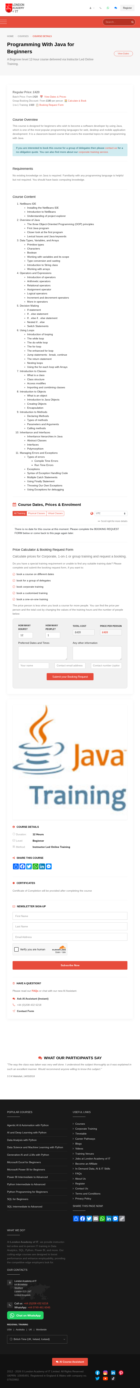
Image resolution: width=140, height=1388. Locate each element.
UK (30, 1329)
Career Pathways (85, 1138)
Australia (20, 1329)
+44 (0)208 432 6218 (36, 1303)
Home (10, 36)
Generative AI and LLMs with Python (28, 1154)
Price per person (111, 626)
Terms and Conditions (87, 1193)
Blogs (78, 1143)
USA (9, 1329)
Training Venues (84, 1153)
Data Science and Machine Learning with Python (35, 1147)
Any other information (85, 642)
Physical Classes (36, 513)
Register (127, 8)
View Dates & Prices (55, 96)
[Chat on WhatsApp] (25, 1315)
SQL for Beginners (17, 1199)
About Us (80, 1178)
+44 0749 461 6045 (39, 1307)
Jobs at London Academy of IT (92, 1158)
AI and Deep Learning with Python (26, 1132)
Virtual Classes (55, 513)
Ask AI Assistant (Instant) (32, 998)
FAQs (35, 990)
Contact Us (81, 1188)
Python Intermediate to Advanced (26, 1184)
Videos (79, 1148)
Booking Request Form (51, 105)
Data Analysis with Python (22, 1140)
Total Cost (79, 626)
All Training (19, 513)
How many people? (52, 627)
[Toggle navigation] (3, 22)
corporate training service (93, 151)
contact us (111, 147)
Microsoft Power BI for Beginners (26, 1169)
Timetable (81, 1133)
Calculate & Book (77, 100)
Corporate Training (86, 1128)
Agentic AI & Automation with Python (28, 1125)
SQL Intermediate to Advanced (24, 1206)
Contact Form (25, 1011)
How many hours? (24, 627)
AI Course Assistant (71, 1361)
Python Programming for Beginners (27, 1191)
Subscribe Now (70, 965)
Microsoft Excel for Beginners (24, 1162)
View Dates (123, 53)
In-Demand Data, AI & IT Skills (92, 1168)
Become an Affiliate (86, 1163)
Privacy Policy (83, 1198)
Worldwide (41, 1329)
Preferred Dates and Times (33, 642)
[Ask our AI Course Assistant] (116, 8)
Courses (23, 36)
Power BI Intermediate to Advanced (27, 1177)
